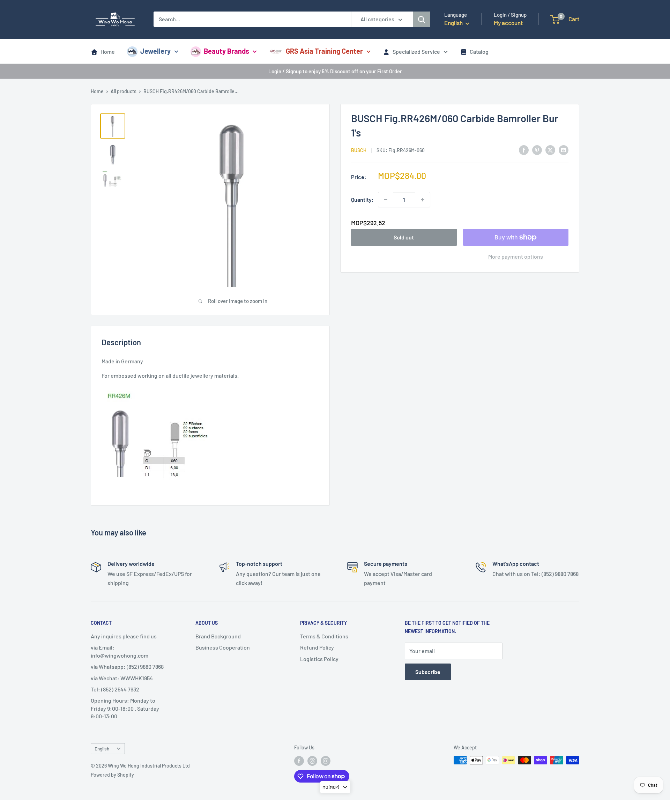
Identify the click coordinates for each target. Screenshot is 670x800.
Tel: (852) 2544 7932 (115, 689)
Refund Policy (317, 647)
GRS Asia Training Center (324, 51)
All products (123, 91)
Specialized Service (416, 51)
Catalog (479, 51)
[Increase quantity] (422, 199)
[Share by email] (563, 149)
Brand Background (218, 636)
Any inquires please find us (124, 636)
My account (508, 22)
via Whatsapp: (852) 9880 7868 (127, 666)
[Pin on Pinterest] (537, 149)
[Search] (421, 19)
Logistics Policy (319, 658)
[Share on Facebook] (524, 149)
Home (107, 51)
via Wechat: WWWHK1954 (122, 678)
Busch (358, 150)
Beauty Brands (226, 51)
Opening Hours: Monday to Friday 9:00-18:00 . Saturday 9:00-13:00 (125, 708)
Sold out (404, 237)
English (102, 748)
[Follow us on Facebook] (299, 761)
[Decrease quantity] (385, 199)
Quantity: (362, 199)
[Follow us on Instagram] (325, 761)
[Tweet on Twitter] (550, 149)
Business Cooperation (222, 647)
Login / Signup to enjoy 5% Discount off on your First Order (335, 71)
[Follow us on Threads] (312, 761)
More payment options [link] (515, 256)
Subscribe (427, 671)
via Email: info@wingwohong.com (119, 651)
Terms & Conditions (324, 636)
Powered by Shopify (112, 775)
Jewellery (155, 51)
